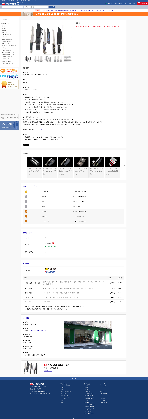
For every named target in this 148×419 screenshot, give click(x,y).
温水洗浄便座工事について (8, 54)
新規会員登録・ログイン (106, 393)
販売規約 (4, 28)
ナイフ (28, 18)
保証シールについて (6, 50)
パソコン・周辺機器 (65, 385)
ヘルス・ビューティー (66, 391)
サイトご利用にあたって (7, 63)
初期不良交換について (7, 39)
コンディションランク (31, 186)
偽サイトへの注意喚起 (108, 10)
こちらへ (40, 129)
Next (59, 38)
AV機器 (62, 387)
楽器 (62, 402)
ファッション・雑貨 (65, 397)
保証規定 (4, 30)
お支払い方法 (27, 233)
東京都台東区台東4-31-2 (38, 330)
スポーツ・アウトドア (66, 395)
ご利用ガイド (110, 3)
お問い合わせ (132, 3)
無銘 (33, 18)
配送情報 (26, 263)
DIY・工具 (63, 393)
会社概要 (26, 318)
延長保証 (4, 48)
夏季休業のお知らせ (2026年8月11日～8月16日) (89, 10)
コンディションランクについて (9, 45)
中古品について (5, 43)
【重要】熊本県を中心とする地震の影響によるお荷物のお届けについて (58, 10)
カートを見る (144, 3)
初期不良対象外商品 (6, 41)
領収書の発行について (7, 56)
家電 (62, 389)
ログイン (125, 3)
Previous (36, 38)
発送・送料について (6, 34)
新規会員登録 (118, 3)
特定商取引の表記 (6, 59)
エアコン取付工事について (8, 52)
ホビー (22, 18)
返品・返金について (6, 37)
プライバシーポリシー (7, 61)
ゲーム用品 (63, 398)
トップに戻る (74, 378)
